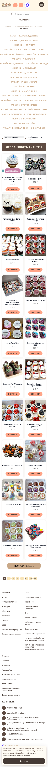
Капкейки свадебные (11, 110)
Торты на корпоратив (11, 695)
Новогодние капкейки (24, 119)
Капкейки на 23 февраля (12, 54)
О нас (27, 593)
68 (31, 578)
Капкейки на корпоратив (12, 629)
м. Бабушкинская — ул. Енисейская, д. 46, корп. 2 (26, 724)
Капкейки (6, 593)
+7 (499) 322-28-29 (14, 708)
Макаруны (6, 606)
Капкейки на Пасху (11, 96)
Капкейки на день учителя (24, 82)
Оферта (5, 661)
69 (35, 578)
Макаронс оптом (9, 679)
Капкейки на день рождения (24, 77)
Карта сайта (7, 670)
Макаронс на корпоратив (35, 634)
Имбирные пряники (10, 602)
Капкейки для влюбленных (24, 40)
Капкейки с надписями (35, 100)
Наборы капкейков (12, 114)
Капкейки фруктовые (36, 110)
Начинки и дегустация (11, 675)
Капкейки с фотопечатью (24, 105)
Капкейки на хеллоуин (34, 96)
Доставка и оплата (33, 597)
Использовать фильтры (24, 147)
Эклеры (5, 620)
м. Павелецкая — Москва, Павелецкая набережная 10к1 (23, 718)
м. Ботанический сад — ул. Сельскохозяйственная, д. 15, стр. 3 (22, 729)
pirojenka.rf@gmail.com (16, 713)
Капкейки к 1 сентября (24, 45)
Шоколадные (38, 128)
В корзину (12, 189)
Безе (4, 625)
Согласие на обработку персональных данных (34, 639)
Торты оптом (7, 684)
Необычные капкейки (35, 114)
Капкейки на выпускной (24, 59)
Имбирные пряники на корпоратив (11, 689)
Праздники (29, 602)
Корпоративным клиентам (31, 607)
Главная (8, 26)
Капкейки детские (28, 36)
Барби (13, 36)
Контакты (6, 665)
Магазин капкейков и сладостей (28, 26)
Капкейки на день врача (24, 68)
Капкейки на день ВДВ (37, 63)
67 (26, 578)
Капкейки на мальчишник (24, 91)
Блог (27, 613)
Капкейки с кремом (11, 100)
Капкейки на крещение (24, 87)
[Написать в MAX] (27, 5)
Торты (4, 597)
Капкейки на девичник (11, 63)
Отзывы (5, 656)
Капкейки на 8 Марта (37, 54)
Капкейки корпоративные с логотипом (24, 50)
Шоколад (6, 611)
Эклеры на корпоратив (11, 634)
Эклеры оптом (31, 618)
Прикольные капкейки (24, 123)
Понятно (24, 761)
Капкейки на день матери (24, 73)
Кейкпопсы (6, 616)
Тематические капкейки (15, 128)
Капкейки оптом (31, 629)
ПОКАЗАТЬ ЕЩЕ (24, 565)
